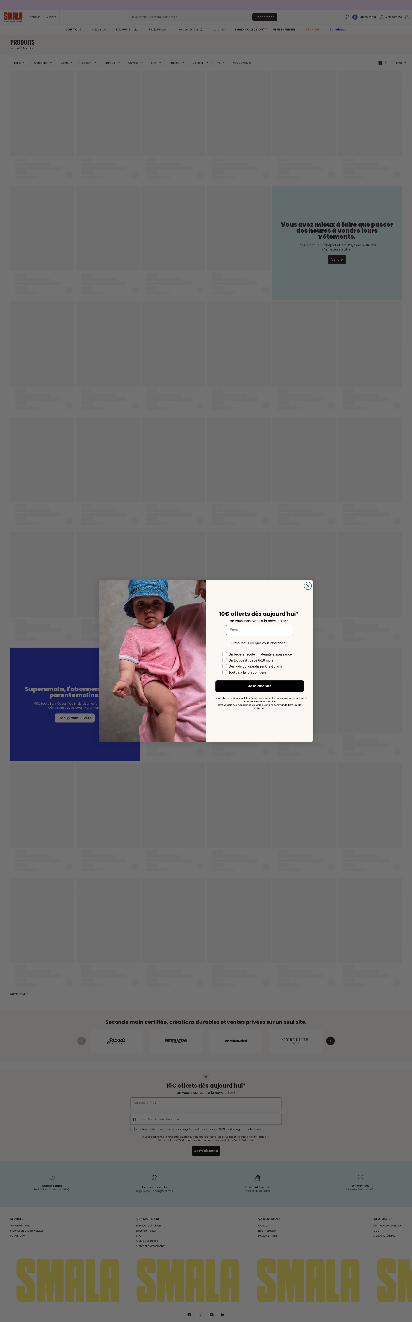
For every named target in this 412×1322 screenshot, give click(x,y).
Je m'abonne (259, 686)
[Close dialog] (308, 586)
